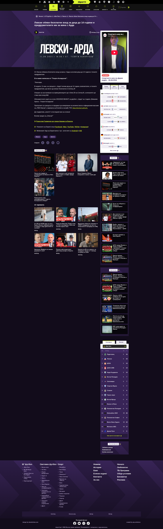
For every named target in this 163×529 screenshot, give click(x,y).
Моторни (62, 491)
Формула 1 (62, 474)
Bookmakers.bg (106, 449)
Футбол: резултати (107, 452)
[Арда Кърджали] (58, 2)
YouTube (70, 127)
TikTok (77, 127)
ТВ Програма (113, 9)
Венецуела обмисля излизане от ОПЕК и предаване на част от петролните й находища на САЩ (88, 225)
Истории (87, 9)
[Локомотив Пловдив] (118, 2)
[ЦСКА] (49, 2)
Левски (64, 16)
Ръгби (61, 507)
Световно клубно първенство (45, 502)
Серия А (109, 126)
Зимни (61, 489)
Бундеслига (111, 135)
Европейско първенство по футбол (46, 497)
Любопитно (79, 9)
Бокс (60, 483)
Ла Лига (109, 114)
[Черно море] (104, 2)
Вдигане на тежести (62, 479)
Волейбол (62, 467)
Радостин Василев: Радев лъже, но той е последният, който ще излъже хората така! (66, 225)
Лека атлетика (63, 476)
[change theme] (128, 7)
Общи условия (124, 474)
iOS (80, 131)
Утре (122, 87)
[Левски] (44, 2)
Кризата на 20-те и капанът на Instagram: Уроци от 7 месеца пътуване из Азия (87, 251)
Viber (65, 127)
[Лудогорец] (40, 2)
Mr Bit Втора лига (27, 470)
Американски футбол (63, 503)
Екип (95, 470)
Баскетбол (62, 469)
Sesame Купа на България (28, 474)
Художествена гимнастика (63, 485)
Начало (36, 9)
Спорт (70, 9)
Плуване (62, 496)
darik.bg (58, 229)
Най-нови (113, 158)
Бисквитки (122, 477)
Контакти (97, 477)
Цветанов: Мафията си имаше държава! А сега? (43, 250)
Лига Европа (45, 484)
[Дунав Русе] (113, 2)
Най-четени (113, 270)
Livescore (96, 9)
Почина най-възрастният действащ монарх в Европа (64, 250)
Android (75, 131)
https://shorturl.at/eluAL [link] (80, 108)
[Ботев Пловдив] (63, 2)
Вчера (106, 87)
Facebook (58, 127)
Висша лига (110, 106)
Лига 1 (109, 143)
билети (53, 137)
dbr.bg (36, 230)
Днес (114, 87)
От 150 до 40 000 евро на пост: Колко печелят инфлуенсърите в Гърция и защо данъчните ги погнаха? (43, 226)
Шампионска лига (45, 481)
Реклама (121, 480)
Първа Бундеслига (45, 472)
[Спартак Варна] (95, 2)
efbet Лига (57, 16)
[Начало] (37, 16)
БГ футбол (53, 9)
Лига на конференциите (46, 487)
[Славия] (99, 2)
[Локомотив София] (123, 2)
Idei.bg (91, 514)
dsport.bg (41, 32)
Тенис (61, 472)
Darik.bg (53, 514)
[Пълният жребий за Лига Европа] (114, 237)
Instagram (84, 127)
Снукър (61, 498)
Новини (45, 9)
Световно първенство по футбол (46, 492)
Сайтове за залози (107, 447)
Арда (45, 137)
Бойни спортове (64, 493)
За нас (96, 480)
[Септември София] (68, 2)
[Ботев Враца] (109, 2)
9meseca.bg (72, 514)
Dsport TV (105, 9)
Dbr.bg (110, 514)
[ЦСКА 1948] (54, 2)
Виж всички (113, 150)
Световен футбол (62, 9)
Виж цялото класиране (113, 435)
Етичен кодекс (100, 474)
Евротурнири (28, 481)
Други (43, 506)
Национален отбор (27, 477)
